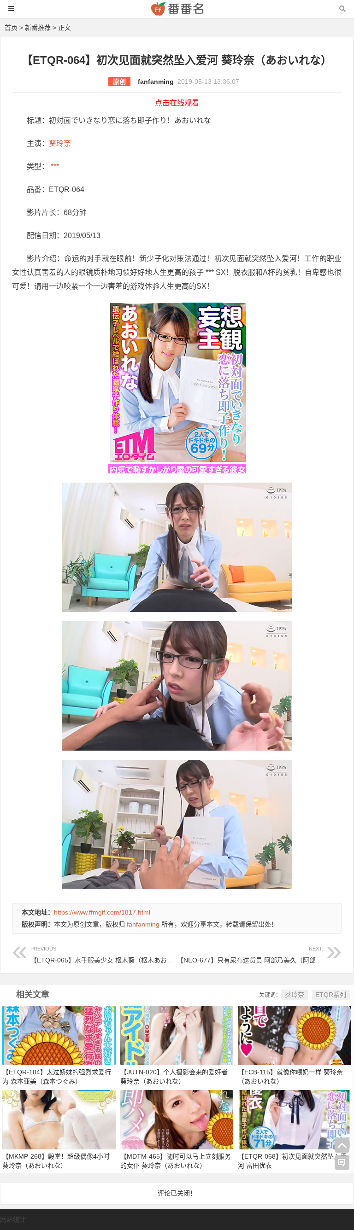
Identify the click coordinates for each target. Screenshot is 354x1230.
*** (54, 166)
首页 (11, 27)
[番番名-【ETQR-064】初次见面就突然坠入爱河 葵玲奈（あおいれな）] (177, 13)
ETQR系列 (330, 994)
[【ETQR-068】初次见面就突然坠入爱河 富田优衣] (294, 1119)
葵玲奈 (60, 143)
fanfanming (156, 81)
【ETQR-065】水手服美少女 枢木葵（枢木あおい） (105, 955)
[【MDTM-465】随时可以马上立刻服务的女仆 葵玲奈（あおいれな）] (177, 1119)
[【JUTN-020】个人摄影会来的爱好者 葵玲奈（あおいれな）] (177, 1034)
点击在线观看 (177, 103)
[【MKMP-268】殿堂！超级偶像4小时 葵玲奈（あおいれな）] (59, 1119)
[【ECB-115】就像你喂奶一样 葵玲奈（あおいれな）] (294, 1034)
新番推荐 (38, 27)
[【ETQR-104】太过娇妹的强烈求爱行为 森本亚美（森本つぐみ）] (59, 1034)
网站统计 (13, 1219)
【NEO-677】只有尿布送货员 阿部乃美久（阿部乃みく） (259, 955)
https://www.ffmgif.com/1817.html (102, 912)
